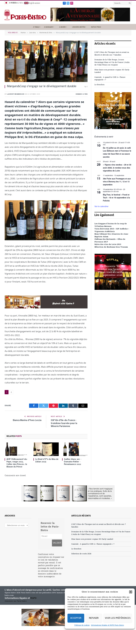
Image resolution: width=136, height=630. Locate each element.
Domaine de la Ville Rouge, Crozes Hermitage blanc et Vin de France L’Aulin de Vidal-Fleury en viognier (111, 62)
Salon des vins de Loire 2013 (107, 244)
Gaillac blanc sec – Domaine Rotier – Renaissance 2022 (73, 461)
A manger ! (49, 27)
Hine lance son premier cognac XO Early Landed (92, 539)
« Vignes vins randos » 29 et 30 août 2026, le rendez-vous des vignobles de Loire (117, 167)
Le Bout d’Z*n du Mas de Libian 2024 (46, 460)
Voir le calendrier (101, 206)
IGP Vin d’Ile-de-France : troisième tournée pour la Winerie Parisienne (64, 423)
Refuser (94, 618)
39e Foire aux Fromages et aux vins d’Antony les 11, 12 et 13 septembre (117, 181)
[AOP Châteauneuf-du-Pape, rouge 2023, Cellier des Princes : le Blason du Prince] (17, 449)
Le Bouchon (99, 84)
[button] (130, 592)
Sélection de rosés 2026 (81, 554)
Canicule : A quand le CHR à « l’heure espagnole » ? (92, 544)
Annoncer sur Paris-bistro (16, 601)
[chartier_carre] (112, 128)
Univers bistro (78, 27)
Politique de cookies (82, 625)
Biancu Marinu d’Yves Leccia (27, 420)
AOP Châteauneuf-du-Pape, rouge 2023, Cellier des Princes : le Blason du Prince (17, 463)
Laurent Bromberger (15, 94)
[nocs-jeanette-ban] (46, 307)
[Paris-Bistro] (25, 15)
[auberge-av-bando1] (90, 21)
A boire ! (62, 27)
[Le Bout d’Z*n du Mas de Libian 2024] (46, 449)
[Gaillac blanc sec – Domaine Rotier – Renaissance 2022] (75, 449)
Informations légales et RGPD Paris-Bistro (107, 625)
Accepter (75, 618)
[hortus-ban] (68, 493)
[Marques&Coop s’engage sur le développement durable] (46, 61)
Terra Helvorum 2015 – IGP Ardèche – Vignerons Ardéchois (111, 230)
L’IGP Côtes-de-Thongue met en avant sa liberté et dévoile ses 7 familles (111, 53)
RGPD (33, 598)
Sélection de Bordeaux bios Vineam (111, 247)
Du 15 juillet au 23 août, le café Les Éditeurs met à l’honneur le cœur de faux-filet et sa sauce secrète (117, 152)
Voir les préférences (118, 618)
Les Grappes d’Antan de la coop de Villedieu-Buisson (110, 225)
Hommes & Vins (82, 94)
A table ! (36, 27)
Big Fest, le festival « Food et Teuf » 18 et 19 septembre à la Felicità (116, 197)
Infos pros (96, 27)
